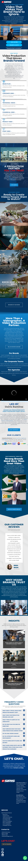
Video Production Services (6, 812)
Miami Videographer (7, 822)
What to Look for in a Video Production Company (14, 684)
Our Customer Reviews (14, 525)
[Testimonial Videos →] (4, 100)
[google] (2, 852)
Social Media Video (6, 819)
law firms (18, 438)
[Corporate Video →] (4, 91)
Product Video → (8, 121)
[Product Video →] (4, 119)
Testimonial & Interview (7, 817)
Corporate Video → (9, 93)
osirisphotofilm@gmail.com (7, 836)
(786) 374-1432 (5, 834)
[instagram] (2, 849)
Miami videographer (12, 179)
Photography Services (14, 456)
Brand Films (5, 814)
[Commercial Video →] (4, 110)
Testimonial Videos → (10, 102)
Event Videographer (6, 824)
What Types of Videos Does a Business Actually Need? (14, 643)
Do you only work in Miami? (10, 733)
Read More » (14, 647)
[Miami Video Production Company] (6, 2)
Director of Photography (7, 821)
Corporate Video (6, 815)
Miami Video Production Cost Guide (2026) (14, 663)
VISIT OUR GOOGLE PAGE (14, 530)
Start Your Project (6, 844)
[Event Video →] (4, 129)
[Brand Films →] (4, 81)
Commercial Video (6, 818)
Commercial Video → (9, 112)
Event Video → (7, 131)
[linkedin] (2, 855)
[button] (0, 444)
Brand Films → (7, 84)
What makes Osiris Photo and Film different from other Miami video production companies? (12, 747)
